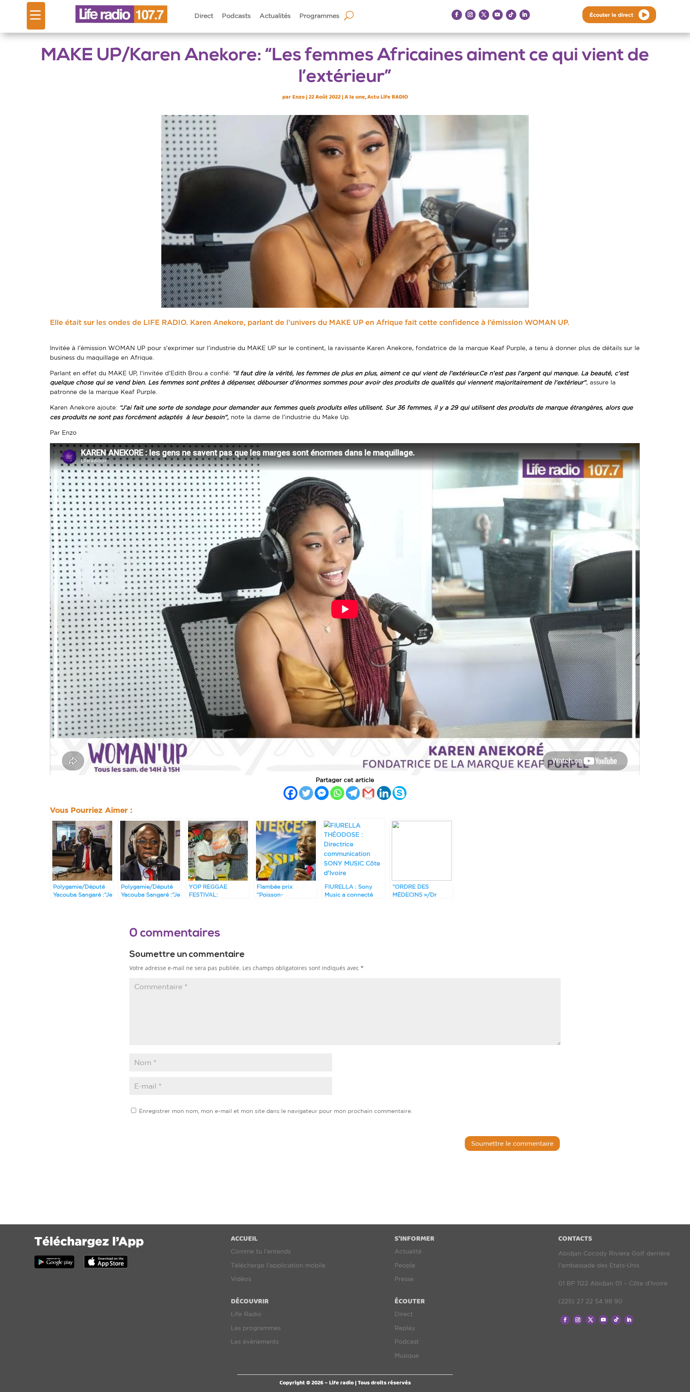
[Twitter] (306, 793)
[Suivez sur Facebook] (457, 15)
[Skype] (399, 793)
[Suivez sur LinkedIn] (524, 15)
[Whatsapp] (337, 793)
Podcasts (236, 16)
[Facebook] (290, 793)
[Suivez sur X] (484, 15)
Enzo (298, 96)
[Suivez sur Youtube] (497, 15)
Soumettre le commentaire (512, 1143)
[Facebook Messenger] (322, 793)
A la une (355, 96)
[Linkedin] (384, 793)
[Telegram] (353, 793)
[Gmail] (368, 793)
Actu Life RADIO (387, 96)
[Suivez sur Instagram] (470, 15)
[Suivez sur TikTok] (511, 15)
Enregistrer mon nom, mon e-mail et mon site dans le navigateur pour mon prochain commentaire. (275, 1111)
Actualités (275, 16)
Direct (203, 16)
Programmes (319, 16)
